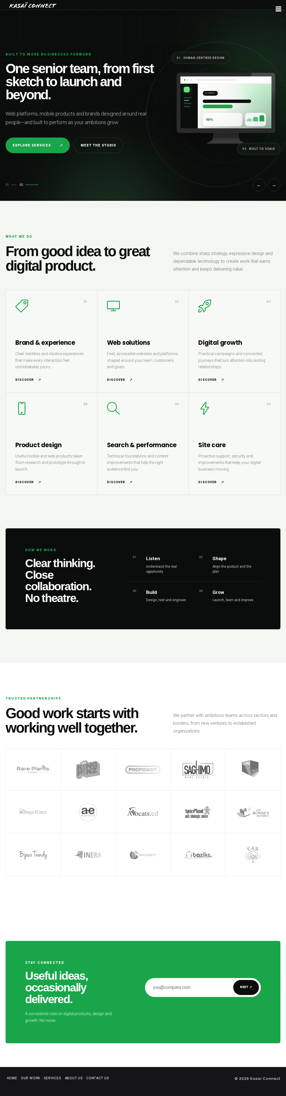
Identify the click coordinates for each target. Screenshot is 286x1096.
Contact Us (97, 1078)
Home (12, 1078)
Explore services (38, 145)
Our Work (30, 1078)
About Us (74, 1078)
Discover (28, 380)
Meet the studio (98, 145)
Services (52, 1078)
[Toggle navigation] (278, 9)
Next (246, 987)
